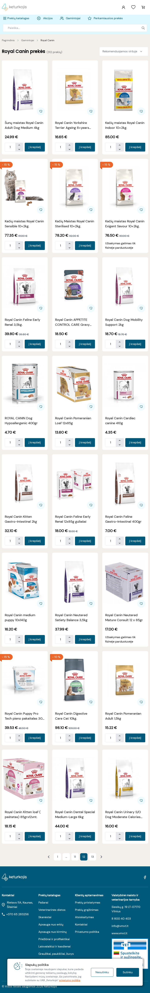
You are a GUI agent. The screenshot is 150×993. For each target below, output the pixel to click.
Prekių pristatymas (87, 902)
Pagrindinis (8, 40)
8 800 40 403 (121, 919)
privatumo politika (69, 980)
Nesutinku (102, 972)
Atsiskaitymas (84, 917)
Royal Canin (47, 40)
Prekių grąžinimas (86, 910)
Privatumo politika (87, 932)
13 (92, 857)
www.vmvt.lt (119, 933)
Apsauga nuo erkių (50, 924)
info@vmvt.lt (120, 926)
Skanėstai (44, 917)
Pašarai (43, 902)
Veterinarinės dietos (51, 910)
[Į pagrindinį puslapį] (14, 7)
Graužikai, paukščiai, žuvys (56, 954)
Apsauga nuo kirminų (52, 932)
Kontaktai (81, 924)
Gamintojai (27, 40)
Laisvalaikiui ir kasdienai (54, 946)
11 (75, 857)
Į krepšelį (35, 147)
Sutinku (128, 972)
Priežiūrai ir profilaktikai (54, 939)
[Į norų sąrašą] (133, 7)
